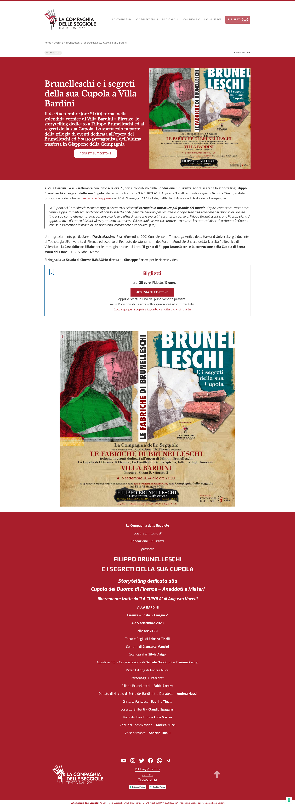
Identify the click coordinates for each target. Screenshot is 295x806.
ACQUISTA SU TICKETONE (95, 153)
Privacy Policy (138, 787)
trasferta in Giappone (96, 198)
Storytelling (53, 52)
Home (47, 42)
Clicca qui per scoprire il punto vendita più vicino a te (152, 309)
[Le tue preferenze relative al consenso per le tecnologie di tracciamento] (289, 800)
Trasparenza (147, 779)
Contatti (147, 774)
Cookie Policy (158, 787)
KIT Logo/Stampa (147, 769)
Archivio (58, 42)
